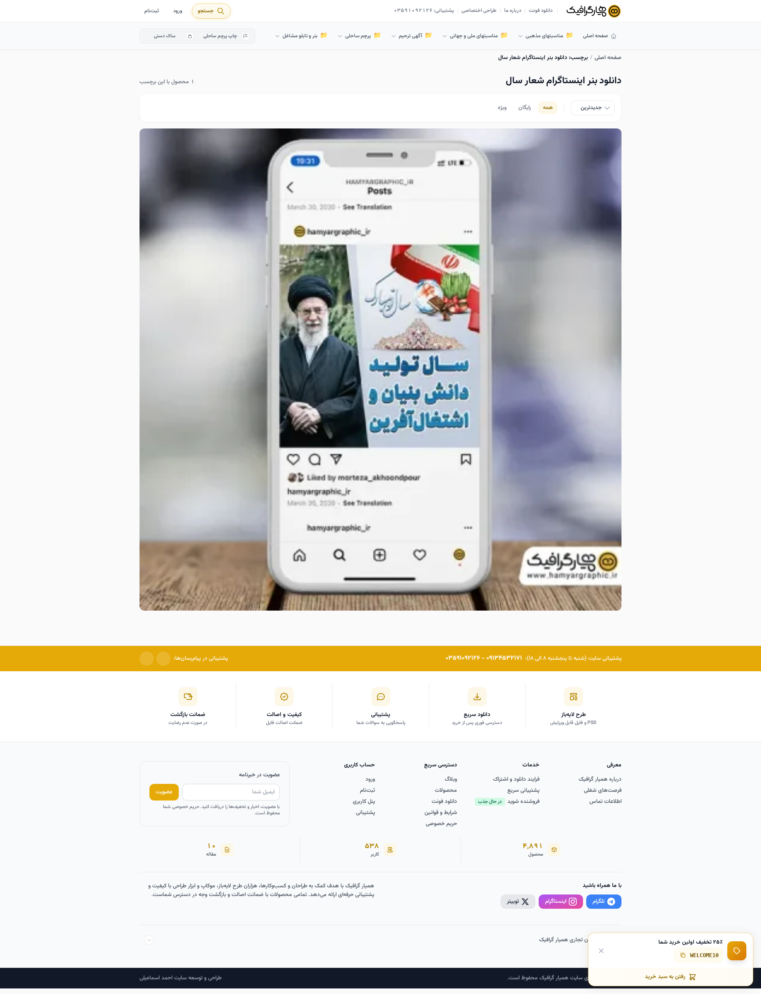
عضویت (164, 792)
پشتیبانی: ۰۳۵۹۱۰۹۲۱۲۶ (424, 11)
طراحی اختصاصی (479, 11)
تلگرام (599, 901)
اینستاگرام (555, 901)
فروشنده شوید (508, 802)
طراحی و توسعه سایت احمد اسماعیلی (181, 978)
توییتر (513, 901)
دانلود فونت (541, 11)
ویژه (502, 107)
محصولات (446, 791)
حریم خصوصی (441, 824)
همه (548, 107)
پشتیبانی (365, 813)
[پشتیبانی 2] (147, 658)
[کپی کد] (683, 955)
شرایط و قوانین (440, 813)
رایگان (524, 107)
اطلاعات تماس (605, 802)
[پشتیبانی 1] (163, 658)
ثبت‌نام (151, 11)
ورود (177, 11)
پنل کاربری (364, 802)
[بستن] (601, 950)
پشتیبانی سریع (523, 791)
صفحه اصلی (595, 36)
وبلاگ (451, 779)
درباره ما (512, 11)
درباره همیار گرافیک (600, 779)
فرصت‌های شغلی (602, 791)
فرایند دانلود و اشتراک (516, 779)
